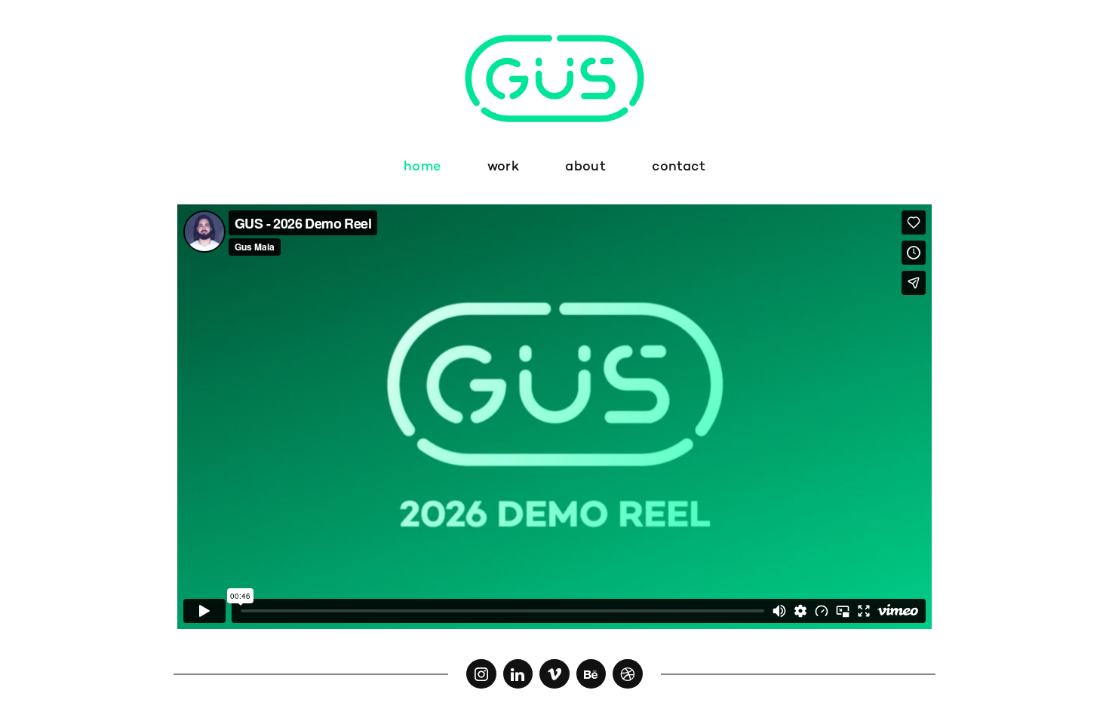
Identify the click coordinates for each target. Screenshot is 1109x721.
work (503, 167)
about (585, 167)
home (422, 167)
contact (678, 167)
